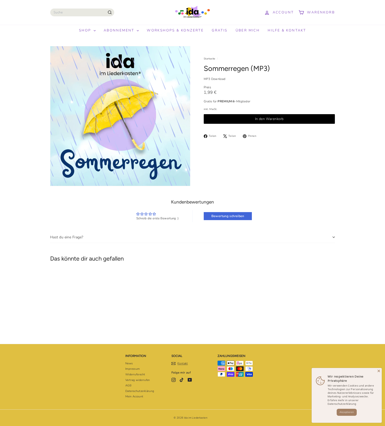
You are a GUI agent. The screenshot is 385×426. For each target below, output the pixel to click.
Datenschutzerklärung (139, 391)
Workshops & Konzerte (175, 30)
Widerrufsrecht (135, 374)
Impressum (132, 369)
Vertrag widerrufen (137, 380)
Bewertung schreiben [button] (227, 216)
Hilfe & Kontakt (287, 30)
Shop (86, 30)
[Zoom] (120, 116)
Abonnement (120, 30)
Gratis (219, 30)
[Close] (379, 371)
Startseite (210, 58)
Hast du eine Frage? (66, 237)
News (129, 363)
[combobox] (82, 12)
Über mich (248, 30)
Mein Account (134, 396)
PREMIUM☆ (226, 101)
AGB (128, 385)
